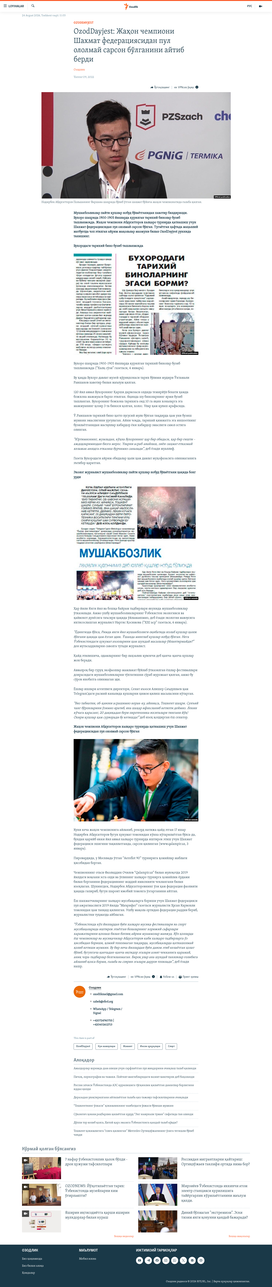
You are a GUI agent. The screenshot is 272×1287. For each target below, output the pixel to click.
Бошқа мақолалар (239, 1236)
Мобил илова (87, 1259)
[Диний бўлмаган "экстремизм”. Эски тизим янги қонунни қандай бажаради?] (157, 1221)
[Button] (160, 87)
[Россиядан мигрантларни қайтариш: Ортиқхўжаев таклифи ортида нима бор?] (157, 1168)
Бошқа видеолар (124, 1236)
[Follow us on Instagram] (165, 1260)
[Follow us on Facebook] (157, 1260)
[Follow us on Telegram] (148, 1260)
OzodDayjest (84, 23)
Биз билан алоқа (33, 1266)
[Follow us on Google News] (192, 1260)
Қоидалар (28, 1273)
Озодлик (79, 69)
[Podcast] (200, 1260)
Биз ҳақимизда (32, 1259)
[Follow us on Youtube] (139, 1260)
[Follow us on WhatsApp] (174, 1260)
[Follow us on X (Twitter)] (183, 1260)
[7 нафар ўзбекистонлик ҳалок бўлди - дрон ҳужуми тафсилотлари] (41, 1168)
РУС (249, 6)
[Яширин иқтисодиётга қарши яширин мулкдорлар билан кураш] (41, 1221)
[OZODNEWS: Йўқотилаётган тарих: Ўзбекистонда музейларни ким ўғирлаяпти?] (41, 1195)
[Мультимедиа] (260, 6)
